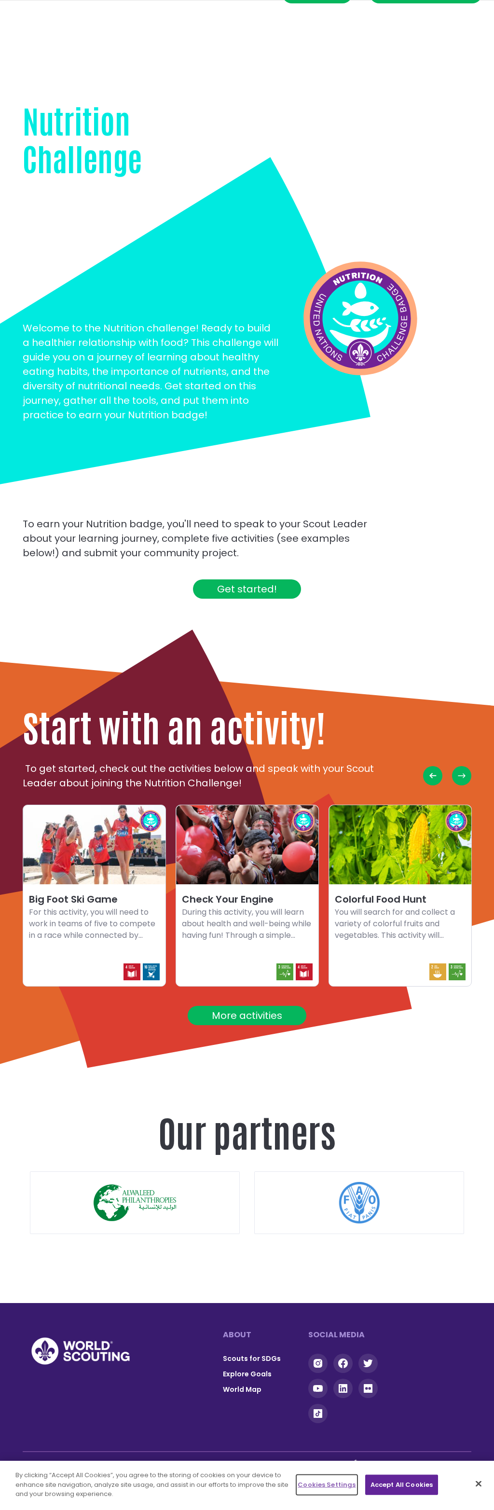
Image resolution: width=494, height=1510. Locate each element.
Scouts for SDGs (252, 1358)
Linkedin (343, 1388)
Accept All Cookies (401, 1484)
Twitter (368, 1363)
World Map (242, 1389)
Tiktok (318, 1413)
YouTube (318, 1388)
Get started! (247, 589)
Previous (432, 775)
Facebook (343, 1363)
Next (461, 775)
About (237, 1334)
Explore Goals (247, 1374)
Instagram (318, 1363)
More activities (247, 1015)
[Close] (478, 1484)
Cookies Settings (327, 1484)
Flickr (368, 1388)
